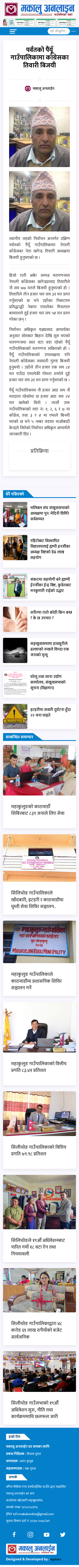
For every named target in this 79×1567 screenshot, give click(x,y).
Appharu (55, 1559)
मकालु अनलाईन (43, 89)
